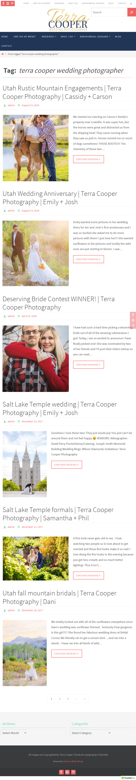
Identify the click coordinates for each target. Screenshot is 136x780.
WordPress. (78, 755)
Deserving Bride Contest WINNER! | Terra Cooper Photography (58, 301)
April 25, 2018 (29, 313)
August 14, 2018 (30, 104)
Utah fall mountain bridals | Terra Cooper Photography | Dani (59, 592)
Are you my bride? (42, 3)
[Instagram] (7, 3)
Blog (111, 3)
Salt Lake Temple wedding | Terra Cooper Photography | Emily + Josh (59, 405)
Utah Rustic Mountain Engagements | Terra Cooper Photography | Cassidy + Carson (61, 92)
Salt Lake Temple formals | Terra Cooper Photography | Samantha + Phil (57, 509)
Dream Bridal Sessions (93, 3)
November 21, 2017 (32, 522)
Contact (122, 3)
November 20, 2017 (32, 605)
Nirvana (67, 755)
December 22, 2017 (32, 418)
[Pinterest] (12, 3)
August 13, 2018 (30, 209)
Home (26, 3)
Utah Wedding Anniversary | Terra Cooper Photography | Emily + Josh (59, 196)
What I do (73, 3)
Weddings (59, 3)
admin (11, 104)
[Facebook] (3, 3)
